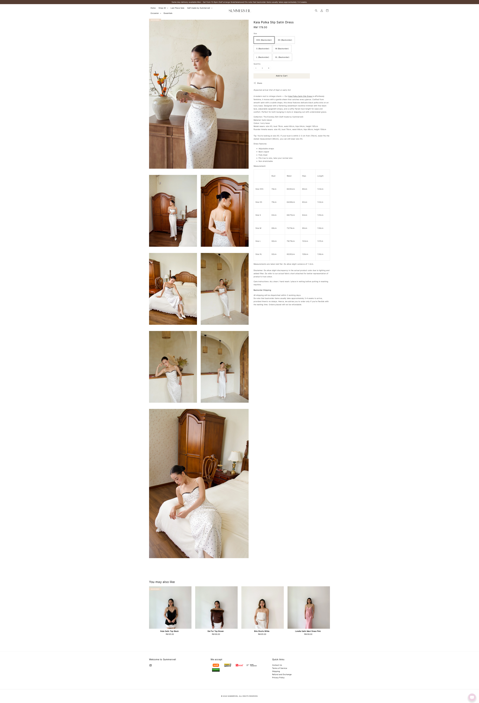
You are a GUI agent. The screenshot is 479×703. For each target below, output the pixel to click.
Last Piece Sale (177, 8)
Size (255, 33)
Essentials (168, 13)
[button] (316, 10)
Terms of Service (279, 668)
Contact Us (277, 665)
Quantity (257, 64)
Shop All (162, 8)
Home (153, 8)
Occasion (155, 13)
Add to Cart (281, 76)
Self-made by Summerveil (198, 8)
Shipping (276, 671)
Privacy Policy (278, 677)
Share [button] (259, 83)
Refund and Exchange (282, 674)
